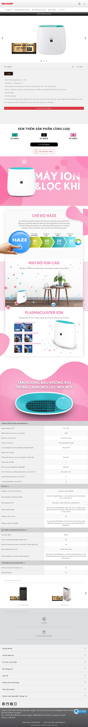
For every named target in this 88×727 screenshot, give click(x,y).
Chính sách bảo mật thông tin (54, 722)
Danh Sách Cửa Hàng (44, 108)
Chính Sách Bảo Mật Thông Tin (14, 696)
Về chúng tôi (7, 669)
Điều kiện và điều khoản (31, 722)
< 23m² (8, 74)
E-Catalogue (44, 144)
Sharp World (7, 648)
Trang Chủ (9, 10)
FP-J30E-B (44, 138)
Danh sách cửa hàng (10, 682)
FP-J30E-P (73, 138)
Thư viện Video (8, 689)
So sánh (80, 67)
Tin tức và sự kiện (9, 662)
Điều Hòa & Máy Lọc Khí (22, 10)
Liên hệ (5, 676)
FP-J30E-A (15, 138)
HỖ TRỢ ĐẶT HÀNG (46, 152)
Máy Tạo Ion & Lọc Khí (38, 10)
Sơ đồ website (8, 655)
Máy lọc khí (52, 10)
